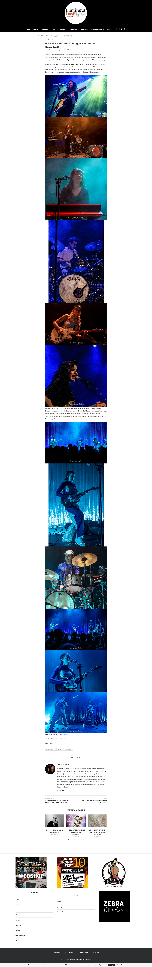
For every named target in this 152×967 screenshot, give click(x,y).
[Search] (125, 29)
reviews (18, 910)
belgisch (18, 930)
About (109, 29)
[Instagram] (119, 29)
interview (18, 925)
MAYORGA (68, 749)
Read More (120, 965)
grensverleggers (21, 935)
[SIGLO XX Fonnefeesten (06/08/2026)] (54, 820)
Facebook (56, 734)
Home (28, 29)
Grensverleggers (97, 29)
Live (54, 29)
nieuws (35, 29)
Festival (62, 29)
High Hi (60, 749)
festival (18, 920)
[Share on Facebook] (75, 757)
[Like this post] (73, 757)
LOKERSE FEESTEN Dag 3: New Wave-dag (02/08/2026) (75, 832)
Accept (111, 965)
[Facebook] (114, 29)
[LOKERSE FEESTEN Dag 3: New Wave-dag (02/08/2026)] (76, 820)
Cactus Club (50, 749)
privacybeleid (61, 907)
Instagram (64, 734)
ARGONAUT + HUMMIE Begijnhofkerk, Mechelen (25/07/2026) (97, 832)
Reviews (45, 29)
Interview (73, 29)
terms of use (61, 912)
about (17, 940)
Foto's (32, 36)
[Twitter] (117, 29)
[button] (48, 827)
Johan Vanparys (56, 50)
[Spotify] (121, 29)
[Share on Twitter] (77, 757)
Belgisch (84, 29)
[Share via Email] (79, 757)
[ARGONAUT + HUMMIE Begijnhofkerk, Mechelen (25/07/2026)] (97, 820)
